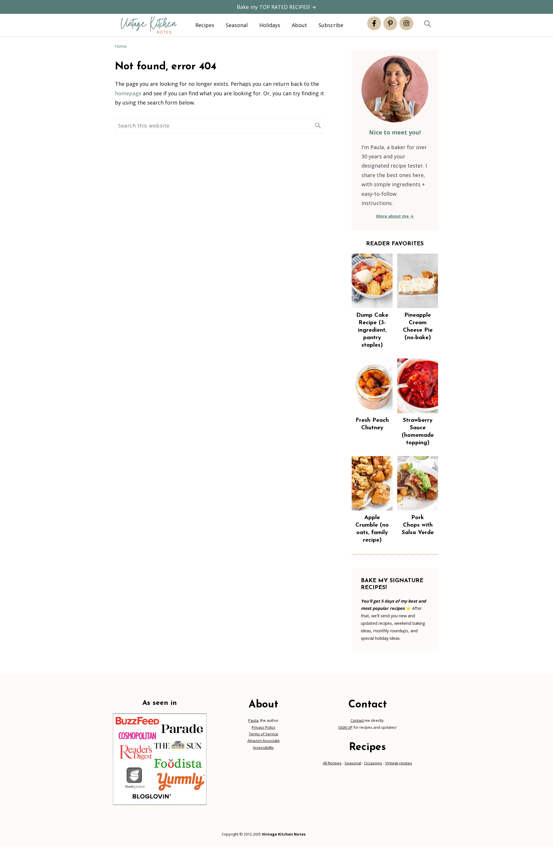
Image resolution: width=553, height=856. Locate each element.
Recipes (204, 25)
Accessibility (263, 747)
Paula (253, 720)
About (299, 25)
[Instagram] (406, 23)
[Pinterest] (390, 23)
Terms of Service (263, 734)
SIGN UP (345, 727)
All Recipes (332, 763)
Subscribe (331, 25)
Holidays (269, 25)
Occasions (373, 763)
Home (121, 46)
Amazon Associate (263, 740)
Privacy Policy (263, 727)
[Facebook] (374, 23)
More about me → (395, 216)
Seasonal (237, 25)
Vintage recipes (398, 763)
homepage (128, 93)
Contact (357, 720)
